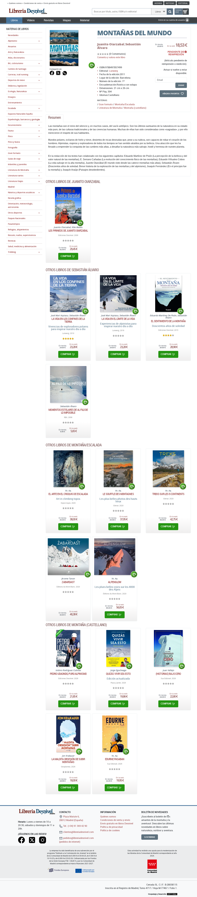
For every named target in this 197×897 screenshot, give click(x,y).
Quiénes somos (15, 3)
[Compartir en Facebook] (52, 72)
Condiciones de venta (33, 3)
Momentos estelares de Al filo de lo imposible (68, 411)
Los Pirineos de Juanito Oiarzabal (68, 230)
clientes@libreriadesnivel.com (78, 832)
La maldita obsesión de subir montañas (68, 760)
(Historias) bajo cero (168, 673)
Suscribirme (149, 837)
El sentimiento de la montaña (168, 321)
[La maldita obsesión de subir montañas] (68, 733)
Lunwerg (113, 70)
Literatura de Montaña (110, 107)
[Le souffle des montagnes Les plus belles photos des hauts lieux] (118, 468)
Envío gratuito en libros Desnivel (57, 3)
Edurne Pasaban (114, 759)
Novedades (13, 35)
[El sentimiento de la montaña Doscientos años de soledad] (168, 293)
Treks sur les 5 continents (168, 494)
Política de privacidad (111, 826)
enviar (181, 85)
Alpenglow (114, 582)
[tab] (54, 118)
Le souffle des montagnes (118, 494)
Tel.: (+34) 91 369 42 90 (75, 825)
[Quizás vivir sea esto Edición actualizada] (118, 648)
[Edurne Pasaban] (114, 733)
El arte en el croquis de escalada (68, 494)
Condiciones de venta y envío (115, 820)
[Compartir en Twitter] (58, 72)
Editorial (183, 3)
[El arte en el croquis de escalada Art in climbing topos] (68, 468)
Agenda (158, 3)
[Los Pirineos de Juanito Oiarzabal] (68, 205)
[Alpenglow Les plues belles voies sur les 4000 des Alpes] (114, 556)
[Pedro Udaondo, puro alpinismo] (68, 648)
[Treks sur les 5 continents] (168, 468)
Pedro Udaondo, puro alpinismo (68, 673)
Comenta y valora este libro (111, 57)
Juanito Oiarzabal (110, 44)
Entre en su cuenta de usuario (171, 20)
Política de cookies (110, 830)
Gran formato (106, 104)
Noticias (170, 3)
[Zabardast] (68, 556)
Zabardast (68, 582)
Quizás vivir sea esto (118, 673)
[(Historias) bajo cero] (168, 648)
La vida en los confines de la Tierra (68, 320)
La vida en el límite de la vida (118, 318)
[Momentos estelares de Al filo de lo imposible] (68, 384)
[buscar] (170, 11)
